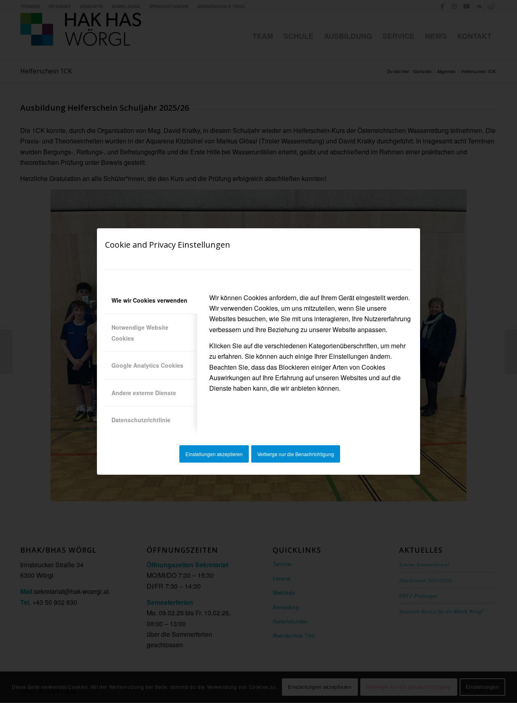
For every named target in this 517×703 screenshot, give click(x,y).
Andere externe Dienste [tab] (143, 393)
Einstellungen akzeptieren (214, 453)
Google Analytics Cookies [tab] (147, 365)
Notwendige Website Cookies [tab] (139, 332)
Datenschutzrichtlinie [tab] (140, 420)
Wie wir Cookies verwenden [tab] (149, 300)
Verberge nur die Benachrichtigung (295, 453)
